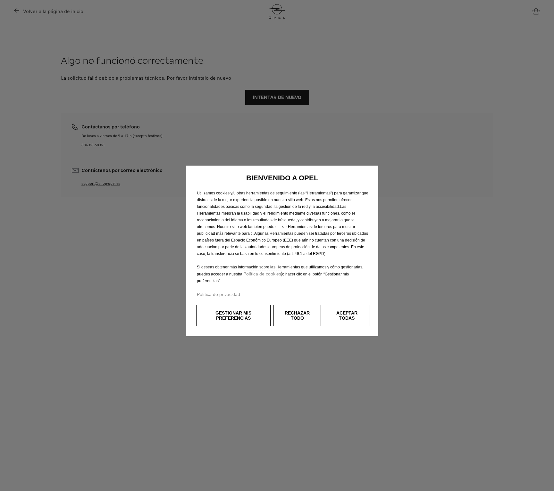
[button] (233, 315)
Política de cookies (262, 273)
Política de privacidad (218, 294)
